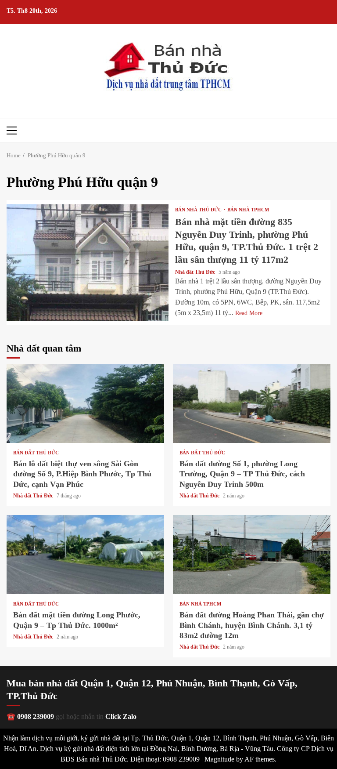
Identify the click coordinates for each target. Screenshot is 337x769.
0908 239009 (35, 716)
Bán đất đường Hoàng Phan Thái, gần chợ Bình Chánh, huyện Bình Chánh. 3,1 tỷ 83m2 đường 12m (251, 554)
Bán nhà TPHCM (248, 209)
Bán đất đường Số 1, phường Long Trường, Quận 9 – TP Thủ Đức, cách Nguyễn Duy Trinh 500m (251, 403)
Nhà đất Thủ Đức (195, 272)
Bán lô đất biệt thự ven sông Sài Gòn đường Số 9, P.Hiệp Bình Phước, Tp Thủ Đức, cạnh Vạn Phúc (85, 403)
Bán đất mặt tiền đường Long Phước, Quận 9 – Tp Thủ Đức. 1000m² (85, 554)
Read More (248, 313)
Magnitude (219, 759)
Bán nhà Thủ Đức (199, 209)
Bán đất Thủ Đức (36, 452)
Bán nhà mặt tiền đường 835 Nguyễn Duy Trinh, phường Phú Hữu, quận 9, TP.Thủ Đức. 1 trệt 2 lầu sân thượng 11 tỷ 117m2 (87, 262)
